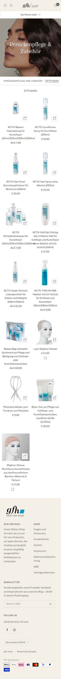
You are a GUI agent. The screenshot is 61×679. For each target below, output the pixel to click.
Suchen (38, 545)
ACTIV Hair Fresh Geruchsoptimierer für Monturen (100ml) (15, 185)
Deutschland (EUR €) (15, 642)
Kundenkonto (41, 539)
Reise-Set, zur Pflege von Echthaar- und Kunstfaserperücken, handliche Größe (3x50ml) (45, 414)
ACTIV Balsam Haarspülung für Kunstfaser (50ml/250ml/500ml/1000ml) (16, 133)
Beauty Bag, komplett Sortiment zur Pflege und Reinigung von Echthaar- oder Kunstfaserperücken (16, 356)
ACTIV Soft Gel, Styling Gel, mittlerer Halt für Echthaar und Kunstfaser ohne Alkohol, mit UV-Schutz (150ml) (45, 240)
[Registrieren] (50, 604)
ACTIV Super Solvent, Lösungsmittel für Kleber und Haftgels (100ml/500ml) (16, 296)
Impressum (40, 551)
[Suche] (11, 5)
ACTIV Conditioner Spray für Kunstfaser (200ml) (45, 131)
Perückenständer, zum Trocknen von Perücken (16, 409)
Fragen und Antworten (40, 531)
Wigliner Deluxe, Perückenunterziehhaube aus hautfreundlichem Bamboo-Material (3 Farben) (16, 473)
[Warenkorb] (55, 5)
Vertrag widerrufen (44, 572)
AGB (36, 566)
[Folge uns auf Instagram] (14, 629)
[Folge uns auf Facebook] (7, 629)
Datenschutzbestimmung (45, 559)
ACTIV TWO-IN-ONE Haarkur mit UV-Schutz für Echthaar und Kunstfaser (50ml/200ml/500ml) (45, 298)
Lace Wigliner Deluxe (45, 349)
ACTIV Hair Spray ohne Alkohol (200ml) (45, 183)
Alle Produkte (51, 80)
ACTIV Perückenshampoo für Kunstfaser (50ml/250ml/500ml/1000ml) (16, 238)
